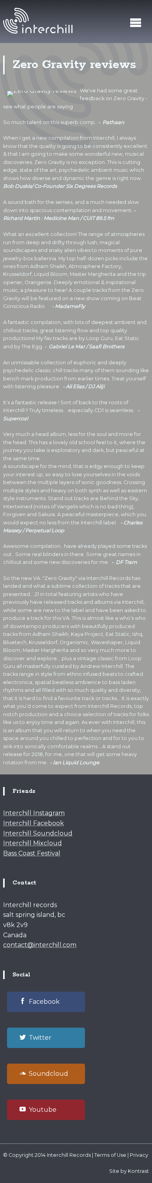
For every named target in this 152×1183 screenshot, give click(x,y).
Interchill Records (69, 1155)
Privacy (139, 1155)
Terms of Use (110, 1155)
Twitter (40, 1037)
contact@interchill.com (39, 945)
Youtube (43, 1109)
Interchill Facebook (33, 823)
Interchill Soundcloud (37, 833)
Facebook (44, 1001)
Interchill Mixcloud (32, 843)
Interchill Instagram (34, 813)
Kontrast (138, 1171)
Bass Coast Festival (31, 853)
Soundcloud (48, 1073)
